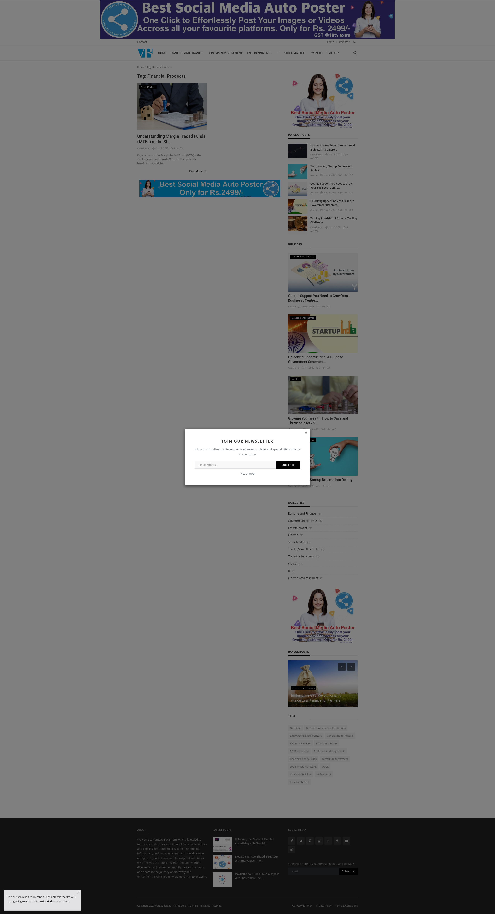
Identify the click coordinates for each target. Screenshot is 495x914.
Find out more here (58, 901)
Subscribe (288, 464)
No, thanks (247, 473)
